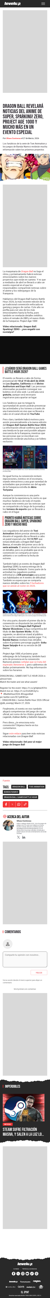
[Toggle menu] (43, 3)
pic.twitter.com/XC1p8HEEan (14, 697)
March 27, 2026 (22, 703)
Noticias (7, 1124)
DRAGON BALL (18, 787)
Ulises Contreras (13, 138)
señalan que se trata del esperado (24, 663)
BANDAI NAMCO (11, 792)
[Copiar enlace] (25, 804)
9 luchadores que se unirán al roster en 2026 (23, 584)
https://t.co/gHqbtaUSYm (34, 687)
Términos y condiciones (29, 1269)
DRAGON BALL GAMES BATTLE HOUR (20, 797)
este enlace (15, 733)
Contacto (16, 1269)
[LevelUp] (13, 1281)
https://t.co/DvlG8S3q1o (26, 690)
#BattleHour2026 (11, 693)
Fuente (6, 780)
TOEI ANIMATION (36, 787)
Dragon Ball (27, 271)
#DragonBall (27, 693)
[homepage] (12, 3)
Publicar (39, 972)
